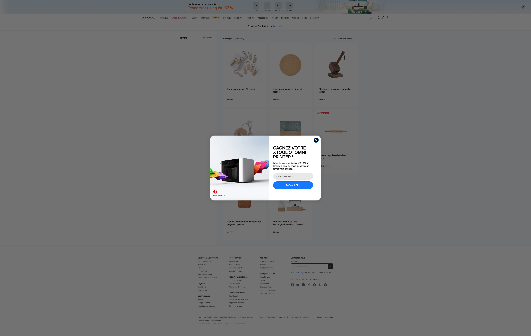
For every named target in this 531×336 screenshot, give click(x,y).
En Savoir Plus (293, 185)
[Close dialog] (316, 140)
